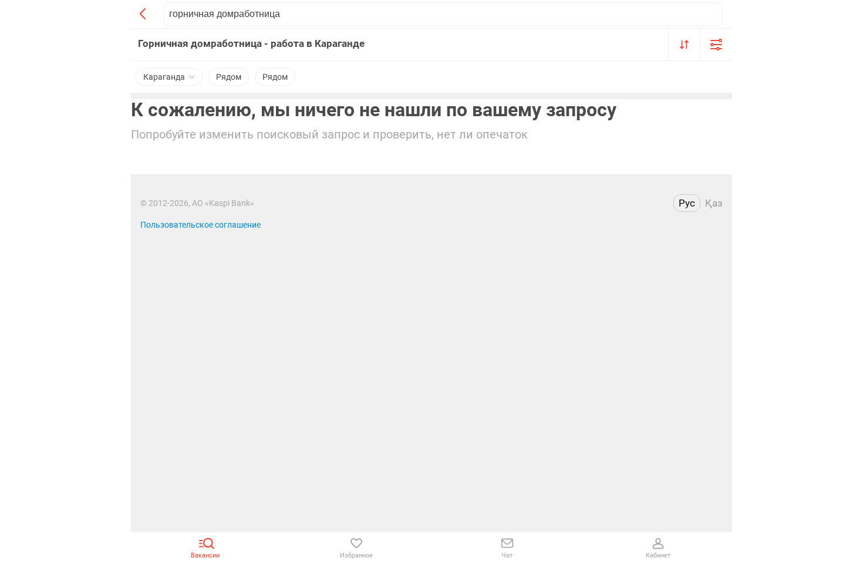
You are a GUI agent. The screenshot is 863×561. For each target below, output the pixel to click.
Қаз (714, 203)
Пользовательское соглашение (200, 224)
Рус (687, 203)
